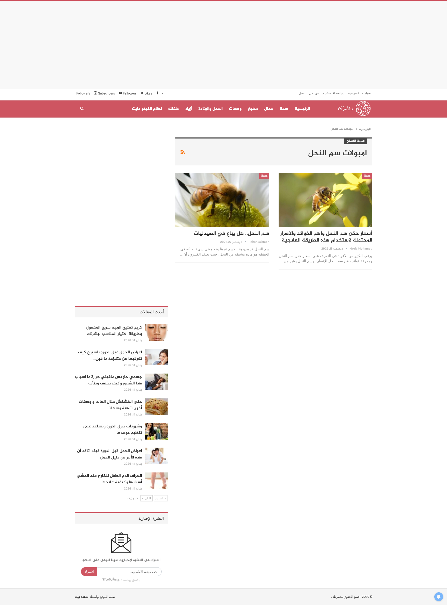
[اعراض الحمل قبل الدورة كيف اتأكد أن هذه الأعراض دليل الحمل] (156, 456)
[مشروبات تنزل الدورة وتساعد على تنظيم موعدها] (156, 431)
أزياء (188, 108)
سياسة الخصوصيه (359, 93)
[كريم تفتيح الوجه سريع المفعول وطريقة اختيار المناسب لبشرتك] (156, 332)
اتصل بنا (300, 93)
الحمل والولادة (210, 108)
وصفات (235, 108)
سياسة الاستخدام (333, 93)
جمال (268, 108)
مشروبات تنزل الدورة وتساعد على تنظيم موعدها (112, 429)
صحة (284, 108)
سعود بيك (81, 597)
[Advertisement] (223, 45)
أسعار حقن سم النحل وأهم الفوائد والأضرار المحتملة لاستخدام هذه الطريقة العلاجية (326, 237)
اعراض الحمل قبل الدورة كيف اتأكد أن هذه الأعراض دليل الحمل (109, 454)
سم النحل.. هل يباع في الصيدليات (231, 233)
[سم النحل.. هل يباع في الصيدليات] (222, 200)
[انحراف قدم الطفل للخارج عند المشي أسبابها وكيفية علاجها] (156, 480)
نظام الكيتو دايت (147, 108)
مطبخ (253, 108)
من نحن (314, 93)
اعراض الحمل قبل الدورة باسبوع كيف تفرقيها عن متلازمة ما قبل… (110, 355)
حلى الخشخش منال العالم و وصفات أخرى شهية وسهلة (110, 405)
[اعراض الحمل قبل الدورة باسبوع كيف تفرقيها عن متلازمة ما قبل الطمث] (156, 357)
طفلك (173, 108)
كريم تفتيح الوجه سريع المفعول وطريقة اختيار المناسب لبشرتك (114, 331)
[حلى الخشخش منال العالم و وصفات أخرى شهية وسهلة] (156, 406)
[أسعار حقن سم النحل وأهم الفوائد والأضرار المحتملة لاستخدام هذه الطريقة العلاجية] (325, 200)
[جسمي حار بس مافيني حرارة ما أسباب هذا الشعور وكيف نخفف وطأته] (156, 382)
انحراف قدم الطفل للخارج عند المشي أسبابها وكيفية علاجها (109, 479)
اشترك (89, 571)
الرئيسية (302, 108)
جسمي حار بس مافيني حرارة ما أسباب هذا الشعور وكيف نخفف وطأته (108, 380)
